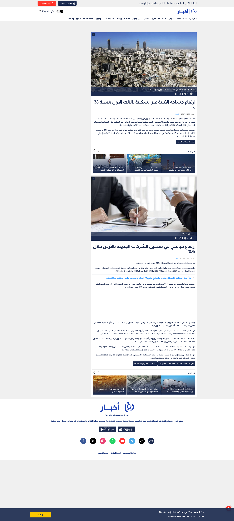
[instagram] (103, 441)
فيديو (78, 19)
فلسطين (156, 19)
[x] (93, 441)
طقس (147, 19)
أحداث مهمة (88, 19)
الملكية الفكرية (116, 453)
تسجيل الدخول (66, 3)
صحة (164, 19)
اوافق (40, 514)
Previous (98, 151)
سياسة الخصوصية (174, 516)
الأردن (171, 19)
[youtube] (122, 441)
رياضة (119, 19)
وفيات (71, 19)
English (45, 11)
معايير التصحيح (103, 453)
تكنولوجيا (99, 19)
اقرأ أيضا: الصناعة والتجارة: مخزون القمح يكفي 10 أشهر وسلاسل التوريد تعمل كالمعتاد (149, 277)
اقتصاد (127, 19)
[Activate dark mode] (59, 11)
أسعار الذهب (181, 19)
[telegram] (132, 441)
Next (94, 151)
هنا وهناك (110, 19)
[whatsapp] (112, 441)
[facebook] (83, 441)
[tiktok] (142, 441)
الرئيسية (193, 19)
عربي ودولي (136, 19)
